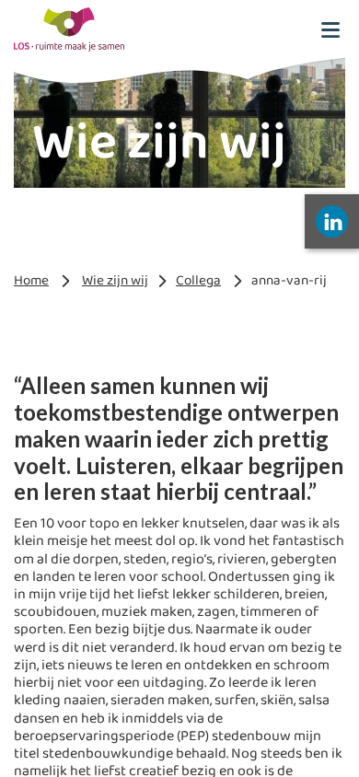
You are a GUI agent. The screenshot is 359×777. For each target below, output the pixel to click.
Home (31, 281)
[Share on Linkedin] (332, 221)
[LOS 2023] (69, 29)
